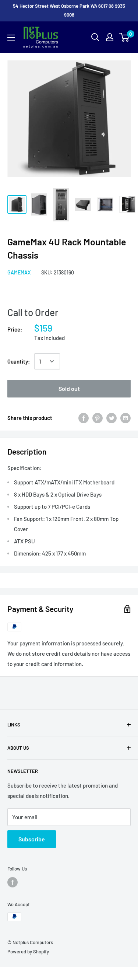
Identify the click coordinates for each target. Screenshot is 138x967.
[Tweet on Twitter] (111, 417)
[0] (124, 37)
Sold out (69, 388)
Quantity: (18, 361)
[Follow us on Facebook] (12, 882)
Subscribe (31, 838)
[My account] (109, 37)
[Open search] (95, 37)
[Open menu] (11, 38)
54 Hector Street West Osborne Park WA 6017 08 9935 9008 (69, 10)
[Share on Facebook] (83, 417)
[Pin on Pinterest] (97, 417)
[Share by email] (125, 417)
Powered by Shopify (28, 951)
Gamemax (19, 272)
